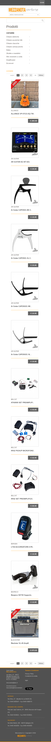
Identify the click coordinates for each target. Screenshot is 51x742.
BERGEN (14, 544)
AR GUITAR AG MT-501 (20, 162)
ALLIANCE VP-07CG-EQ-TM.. (23, 114)
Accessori (9, 63)
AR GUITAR (15, 159)
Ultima (41, 75)
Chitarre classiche (12, 43)
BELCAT (14, 399)
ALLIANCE (14, 110)
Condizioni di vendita (31, 676)
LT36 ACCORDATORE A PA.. (22, 547)
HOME (42, 2)
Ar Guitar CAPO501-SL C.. (21, 258)
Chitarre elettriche (12, 37)
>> (35, 75)
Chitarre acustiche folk (14, 40)
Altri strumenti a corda (14, 56)
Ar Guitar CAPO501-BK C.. (21, 210)
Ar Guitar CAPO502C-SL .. (21, 354)
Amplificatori (10, 60)
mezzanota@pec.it (12, 682)
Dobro (8, 50)
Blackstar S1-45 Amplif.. (20, 643)
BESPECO (14, 592)
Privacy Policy (29, 673)
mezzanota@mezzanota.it (14, 687)
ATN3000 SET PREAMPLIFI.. (22, 402)
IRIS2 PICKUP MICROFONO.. (23, 451)
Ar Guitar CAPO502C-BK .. (21, 306)
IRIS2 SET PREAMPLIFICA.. (22, 499)
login (26, 680)
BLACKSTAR (15, 640)
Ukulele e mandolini (13, 53)
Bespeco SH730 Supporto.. (21, 595)
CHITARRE (9, 71)
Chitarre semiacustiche (14, 47)
